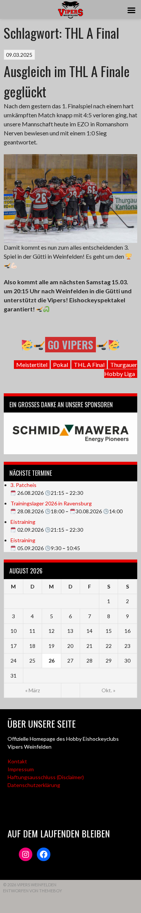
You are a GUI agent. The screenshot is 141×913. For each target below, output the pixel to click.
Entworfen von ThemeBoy (32, 890)
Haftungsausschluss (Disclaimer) (46, 777)
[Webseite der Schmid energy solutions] (70, 433)
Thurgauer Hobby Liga (120, 369)
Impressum (21, 769)
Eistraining (23, 522)
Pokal (60, 364)
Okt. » (108, 690)
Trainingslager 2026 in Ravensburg (51, 503)
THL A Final (89, 364)
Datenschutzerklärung (34, 785)
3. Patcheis (23, 485)
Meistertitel (31, 364)
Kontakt (17, 761)
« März (32, 690)
